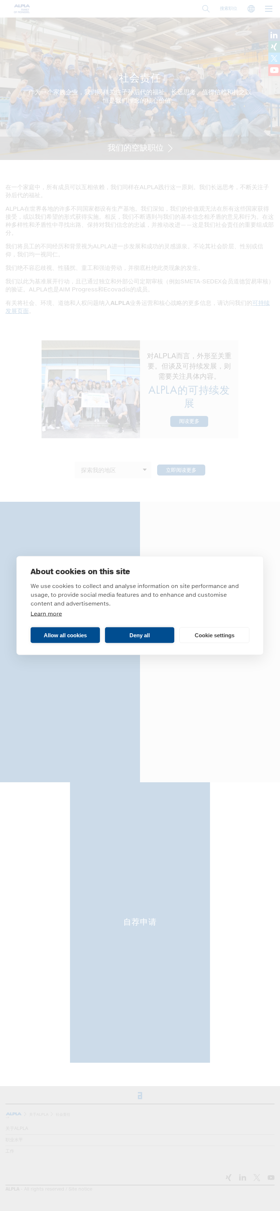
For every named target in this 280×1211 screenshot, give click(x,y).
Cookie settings (214, 635)
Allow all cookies (65, 635)
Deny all (139, 635)
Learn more (46, 614)
